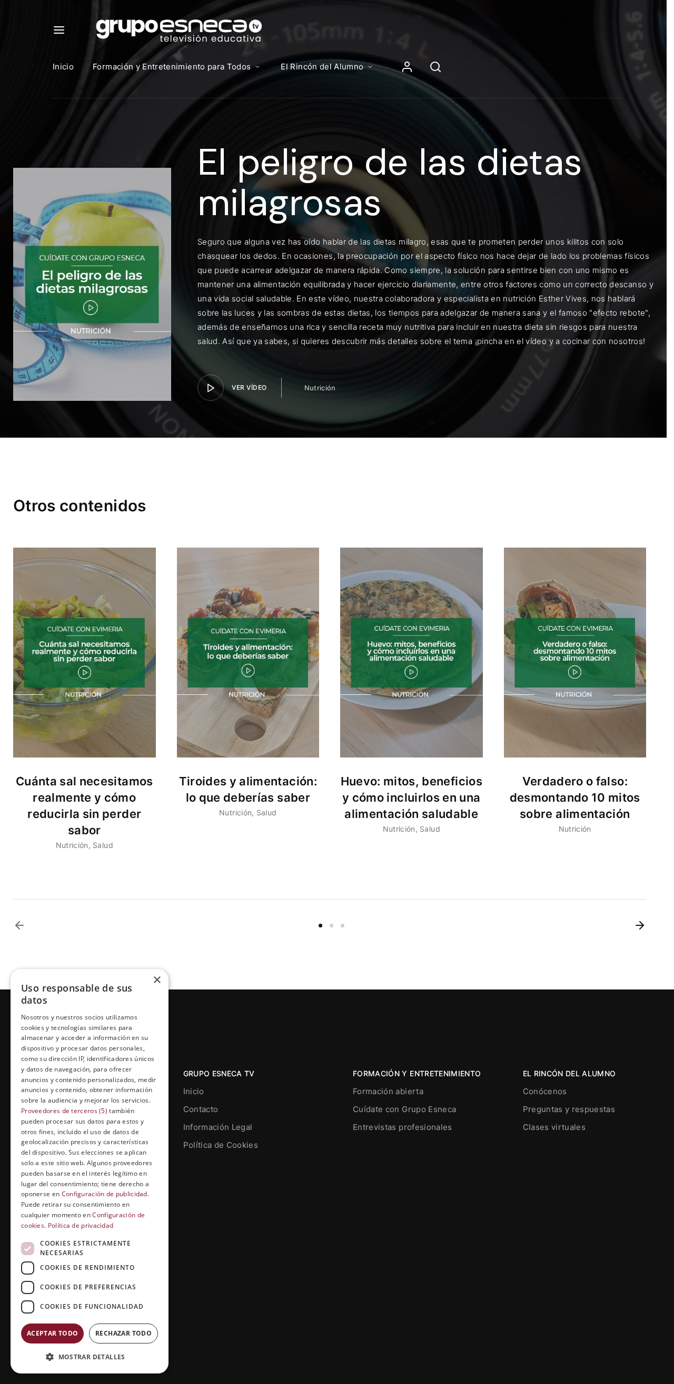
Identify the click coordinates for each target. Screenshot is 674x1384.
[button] (19, 925)
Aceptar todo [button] (52, 1333)
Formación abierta (388, 1091)
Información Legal (218, 1127)
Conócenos (545, 1091)
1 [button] (320, 925)
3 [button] (342, 925)
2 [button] (331, 925)
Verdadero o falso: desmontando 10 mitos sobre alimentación (575, 797)
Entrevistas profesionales (402, 1127)
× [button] (157, 980)
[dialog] (89, 1171)
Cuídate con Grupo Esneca (404, 1109)
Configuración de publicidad (104, 1194)
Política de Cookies (221, 1145)
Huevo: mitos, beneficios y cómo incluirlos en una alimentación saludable (411, 797)
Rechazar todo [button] (123, 1333)
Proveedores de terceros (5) (64, 1110)
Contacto (201, 1109)
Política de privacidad (81, 1225)
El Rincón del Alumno (322, 67)
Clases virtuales (554, 1127)
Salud (103, 845)
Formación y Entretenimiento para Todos (172, 67)
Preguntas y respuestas (569, 1109)
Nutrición (320, 387)
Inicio (63, 67)
